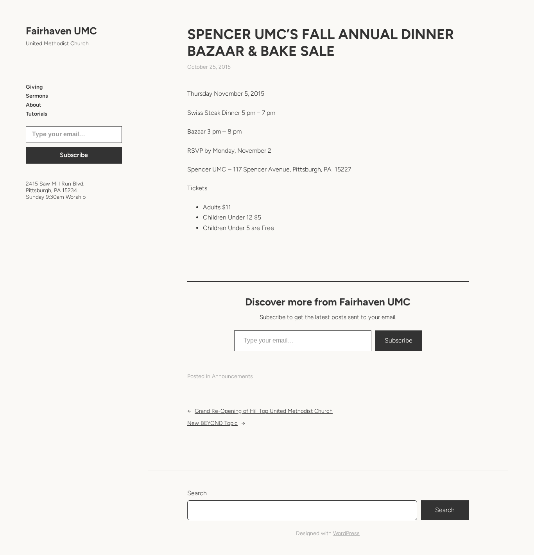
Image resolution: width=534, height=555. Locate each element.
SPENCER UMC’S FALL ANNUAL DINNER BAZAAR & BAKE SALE (320, 42)
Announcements (232, 376)
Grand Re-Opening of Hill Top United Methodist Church (264, 411)
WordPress (346, 533)
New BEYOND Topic (212, 423)
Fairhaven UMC (61, 31)
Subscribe (74, 155)
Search (197, 493)
